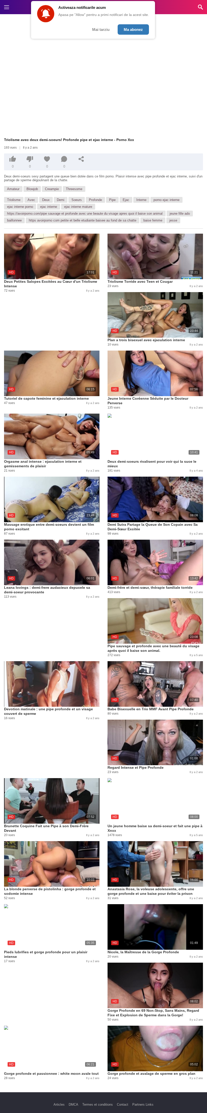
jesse (173, 220)
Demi (60, 200)
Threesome (74, 189)
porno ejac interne (166, 200)
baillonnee (14, 220)
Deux (46, 200)
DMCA (73, 1104)
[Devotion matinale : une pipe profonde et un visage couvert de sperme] (51, 684)
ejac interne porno (20, 207)
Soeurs (76, 200)
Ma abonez (133, 29)
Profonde (95, 200)
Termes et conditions (97, 1104)
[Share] (81, 159)
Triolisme (13, 200)
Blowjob (32, 189)
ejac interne (48, 207)
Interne (141, 200)
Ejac (126, 200)
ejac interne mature (78, 207)
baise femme (152, 220)
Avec (31, 200)
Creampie (52, 189)
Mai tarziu (101, 29)
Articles (59, 1104)
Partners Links (142, 1104)
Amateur (13, 189)
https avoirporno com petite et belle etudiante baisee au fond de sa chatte (82, 220)
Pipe (112, 200)
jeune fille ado (180, 213)
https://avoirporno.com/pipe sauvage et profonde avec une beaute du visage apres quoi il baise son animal (85, 213)
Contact (122, 1104)
